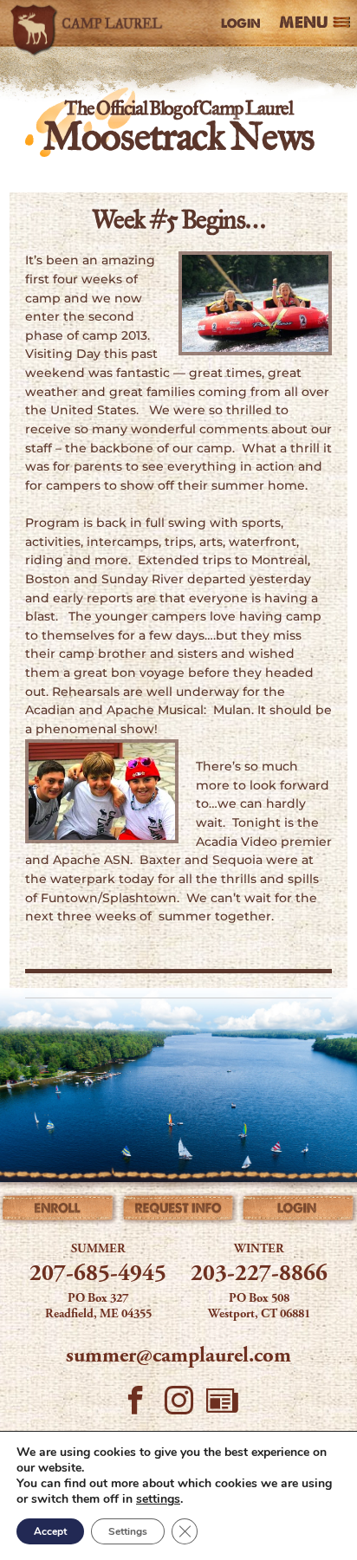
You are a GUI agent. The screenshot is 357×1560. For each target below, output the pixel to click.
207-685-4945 (97, 1275)
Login (241, 23)
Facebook (135, 1405)
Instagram (178, 1405)
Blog (221, 1405)
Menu (303, 23)
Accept (50, 1531)
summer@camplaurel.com (178, 1357)
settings (158, 1499)
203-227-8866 (259, 1275)
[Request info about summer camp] (178, 1211)
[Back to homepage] (89, 23)
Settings (127, 1531)
